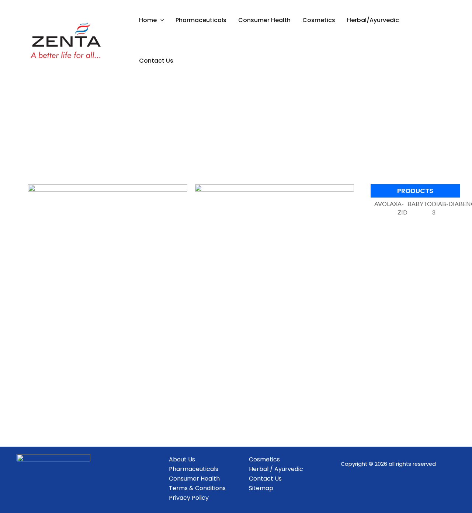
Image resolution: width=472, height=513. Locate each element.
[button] (160, 20)
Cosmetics (318, 20)
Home (148, 20)
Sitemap (261, 488)
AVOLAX (386, 203)
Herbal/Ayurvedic (373, 20)
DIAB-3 (440, 208)
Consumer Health (264, 20)
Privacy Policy (189, 497)
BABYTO (419, 203)
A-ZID (402, 208)
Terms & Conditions (197, 488)
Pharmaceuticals (201, 20)
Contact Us (156, 60)
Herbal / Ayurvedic (276, 469)
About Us (182, 459)
